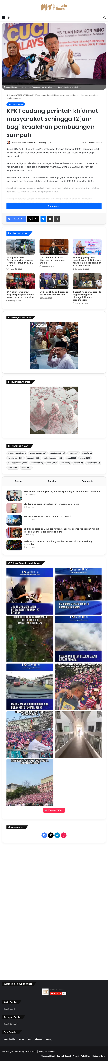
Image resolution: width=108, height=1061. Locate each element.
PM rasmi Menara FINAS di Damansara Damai (47, 516)
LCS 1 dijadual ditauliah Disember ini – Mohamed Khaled (52, 260)
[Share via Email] (50, 219)
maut (71, 458)
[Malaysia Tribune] (54, 7)
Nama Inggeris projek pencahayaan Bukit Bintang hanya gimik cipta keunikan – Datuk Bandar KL (87, 261)
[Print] (57, 219)
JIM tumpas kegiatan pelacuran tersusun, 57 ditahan (51, 504)
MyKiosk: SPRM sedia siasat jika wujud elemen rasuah (54, 293)
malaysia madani (53, 458)
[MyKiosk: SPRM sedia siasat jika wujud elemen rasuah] (54, 281)
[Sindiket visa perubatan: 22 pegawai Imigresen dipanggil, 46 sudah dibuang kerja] (87, 281)
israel (87, 453)
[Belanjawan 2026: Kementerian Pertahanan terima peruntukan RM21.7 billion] (20, 247)
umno (26, 467)
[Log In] (8, 17)
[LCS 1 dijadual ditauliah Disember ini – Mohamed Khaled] (54, 247)
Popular (52, 481)
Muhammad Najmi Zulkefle (22, 142)
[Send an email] (34, 142)
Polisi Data (86, 1056)
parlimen (37, 463)
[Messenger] (43, 219)
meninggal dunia (17, 463)
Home (11, 95)
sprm (13, 467)
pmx (65, 463)
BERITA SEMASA (23, 95)
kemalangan (15, 458)
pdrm (52, 463)
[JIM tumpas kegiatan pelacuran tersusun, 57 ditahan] (14, 508)
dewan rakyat (38, 453)
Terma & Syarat (64, 1056)
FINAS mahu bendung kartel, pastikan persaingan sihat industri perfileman (62, 491)
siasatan (93, 463)
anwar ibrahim (17, 453)
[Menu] (3, 17)
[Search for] (104, 17)
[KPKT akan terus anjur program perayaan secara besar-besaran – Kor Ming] (20, 281)
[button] (29, 591)
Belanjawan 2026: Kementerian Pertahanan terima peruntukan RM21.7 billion (19, 261)
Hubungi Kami (99, 1056)
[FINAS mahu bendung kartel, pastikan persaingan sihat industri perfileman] (14, 495)
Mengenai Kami (48, 1056)
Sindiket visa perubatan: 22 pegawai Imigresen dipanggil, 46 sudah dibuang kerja (87, 296)
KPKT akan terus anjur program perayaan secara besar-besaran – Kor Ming (20, 295)
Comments (87, 481)
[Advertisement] (54, 910)
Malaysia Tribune (47, 1051)
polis (78, 463)
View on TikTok (55, 810)
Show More (53, 206)
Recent (18, 481)
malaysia (33, 458)
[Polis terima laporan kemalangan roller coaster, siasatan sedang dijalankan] (14, 545)
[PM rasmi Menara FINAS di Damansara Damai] (14, 520)
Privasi (76, 1056)
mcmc (85, 458)
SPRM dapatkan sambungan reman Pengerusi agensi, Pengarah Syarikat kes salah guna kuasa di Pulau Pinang (61, 530)
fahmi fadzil (57, 453)
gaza (73, 453)
